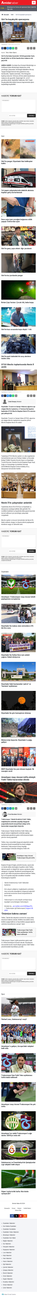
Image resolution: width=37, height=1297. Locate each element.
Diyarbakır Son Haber (9, 1238)
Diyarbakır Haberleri (9, 1223)
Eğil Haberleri (7, 1264)
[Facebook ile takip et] (12, 1216)
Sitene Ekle (18, 1210)
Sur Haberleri (7, 1244)
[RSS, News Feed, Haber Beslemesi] (25, 1216)
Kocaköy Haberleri (8, 1282)
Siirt (12, 14)
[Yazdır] (16, 48)
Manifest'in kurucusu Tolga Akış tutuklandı (19, 8)
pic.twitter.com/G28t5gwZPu (22, 906)
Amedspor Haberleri (9, 1235)
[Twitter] (5, 48)
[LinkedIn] (10, 48)
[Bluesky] (8, 48)
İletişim (19, 1208)
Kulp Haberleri (7, 1255)
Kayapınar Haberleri (9, 1249)
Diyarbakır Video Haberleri (11, 1232)
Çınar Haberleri (7, 1288)
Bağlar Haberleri (8, 1241)
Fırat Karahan (12, 814)
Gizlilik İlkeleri (27, 1208)
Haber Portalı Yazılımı (10, 1294)
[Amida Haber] (9, 2)
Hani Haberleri (7, 1258)
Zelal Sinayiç (12, 401)
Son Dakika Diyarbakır (9, 1226)
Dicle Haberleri (7, 1276)
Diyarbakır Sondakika (9, 1229)
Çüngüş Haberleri (8, 1270)
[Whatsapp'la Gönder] (13, 48)
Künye (13, 1208)
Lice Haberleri (7, 1252)
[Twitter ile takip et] (16, 1216)
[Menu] (33, 2)
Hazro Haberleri (7, 1261)
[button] (28, 48)
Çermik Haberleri (8, 1267)
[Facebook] (2, 48)
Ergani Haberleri (8, 1279)
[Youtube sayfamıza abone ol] (20, 1216)
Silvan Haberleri (7, 1285)
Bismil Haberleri (8, 1273)
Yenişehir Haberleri (8, 1247)
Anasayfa (6, 14)
